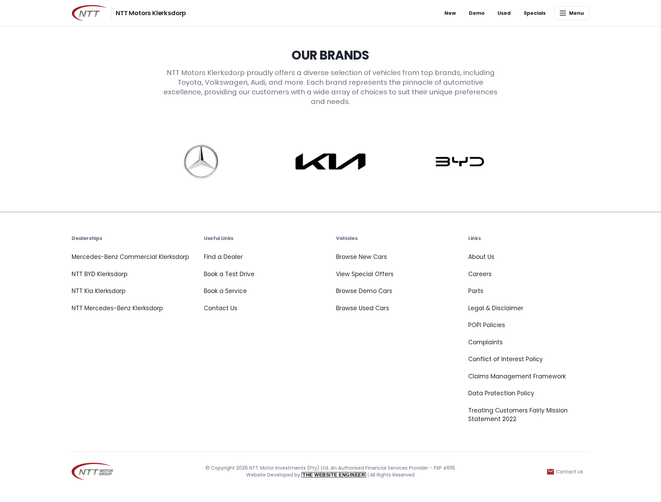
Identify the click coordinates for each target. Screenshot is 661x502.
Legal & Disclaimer (495, 308)
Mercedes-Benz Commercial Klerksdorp (130, 257)
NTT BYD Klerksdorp (99, 274)
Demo (477, 13)
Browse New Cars (361, 257)
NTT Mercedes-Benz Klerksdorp (117, 308)
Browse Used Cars (362, 308)
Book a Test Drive (229, 274)
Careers (480, 274)
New (450, 13)
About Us (481, 257)
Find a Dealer (223, 257)
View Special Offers (365, 274)
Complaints (485, 342)
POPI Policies (486, 325)
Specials (535, 13)
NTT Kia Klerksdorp (98, 291)
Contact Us (220, 308)
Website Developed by (305, 474)
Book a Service (225, 291)
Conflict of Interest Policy (505, 359)
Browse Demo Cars (364, 291)
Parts (475, 291)
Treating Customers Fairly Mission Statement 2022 (518, 414)
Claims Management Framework (517, 376)
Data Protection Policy (501, 393)
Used (504, 13)
